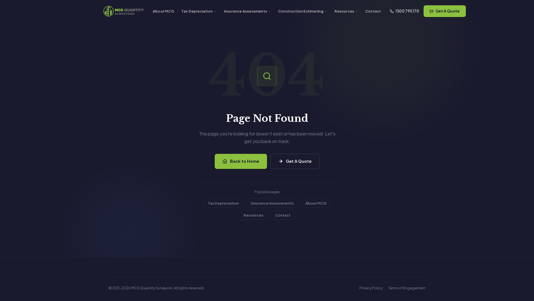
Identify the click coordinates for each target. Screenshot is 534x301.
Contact (373, 11)
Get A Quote (448, 11)
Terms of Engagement (407, 288)
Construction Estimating (300, 11)
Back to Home (244, 161)
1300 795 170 (407, 11)
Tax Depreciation (197, 11)
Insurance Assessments (245, 11)
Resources (344, 11)
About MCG (163, 11)
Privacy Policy (371, 288)
